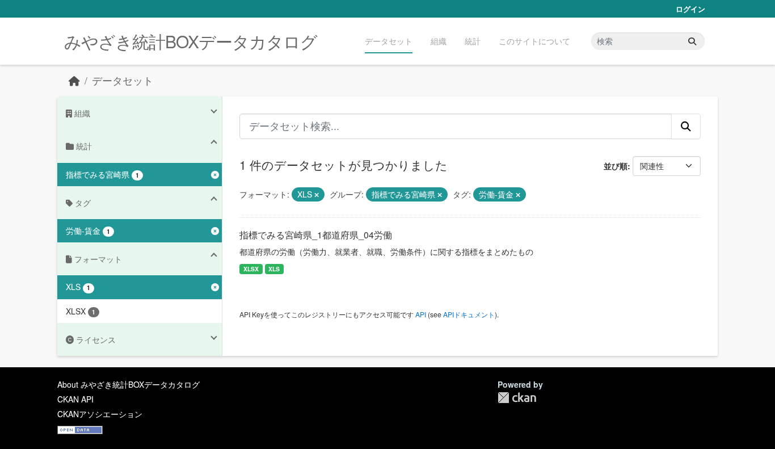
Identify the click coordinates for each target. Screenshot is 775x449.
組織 (439, 41)
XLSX (251, 269)
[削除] (316, 194)
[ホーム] (74, 80)
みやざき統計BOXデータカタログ (190, 41)
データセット (388, 41)
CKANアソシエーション (99, 413)
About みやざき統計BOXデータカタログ (128, 384)
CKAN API (75, 399)
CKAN (517, 398)
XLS (274, 269)
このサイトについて (534, 41)
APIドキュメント (469, 314)
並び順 (615, 165)
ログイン (690, 8)
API (420, 314)
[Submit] (692, 41)
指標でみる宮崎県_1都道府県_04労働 (315, 234)
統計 (473, 41)
